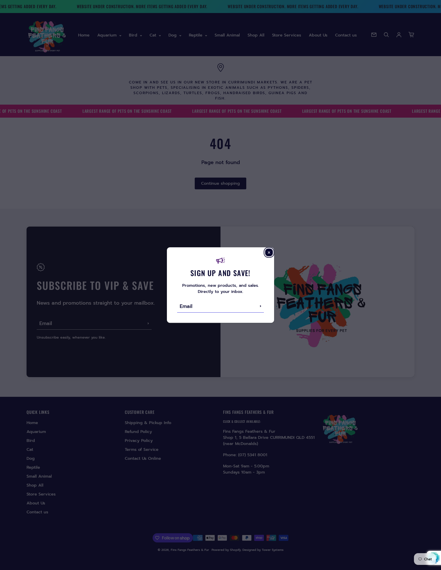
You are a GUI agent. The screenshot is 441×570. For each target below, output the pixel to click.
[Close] (269, 252)
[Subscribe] (260, 306)
